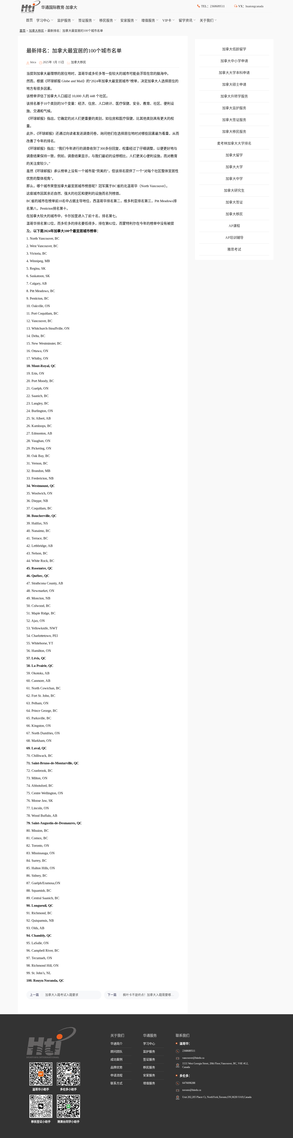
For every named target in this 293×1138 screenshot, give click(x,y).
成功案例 (116, 1059)
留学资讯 (185, 20)
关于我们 (206, 20)
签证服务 (85, 20)
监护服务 (64, 20)
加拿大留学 (234, 155)
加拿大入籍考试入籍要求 (61, 994)
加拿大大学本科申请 (234, 73)
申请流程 (116, 1075)
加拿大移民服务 (234, 131)
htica (33, 62)
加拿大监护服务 (234, 108)
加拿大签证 (234, 202)
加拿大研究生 (234, 190)
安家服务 (127, 20)
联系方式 (116, 1083)
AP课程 (234, 226)
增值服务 (148, 20)
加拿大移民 (36, 30)
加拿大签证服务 (234, 120)
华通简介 (116, 1043)
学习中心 (43, 20)
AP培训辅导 (234, 237)
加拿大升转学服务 (234, 96)
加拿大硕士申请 (234, 84)
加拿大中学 (234, 179)
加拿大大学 (234, 167)
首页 (29, 20)
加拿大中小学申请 (234, 61)
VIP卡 (166, 20)
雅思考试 (234, 249)
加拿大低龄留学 (234, 49)
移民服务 (106, 20)
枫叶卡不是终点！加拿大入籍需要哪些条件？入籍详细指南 (149, 994)
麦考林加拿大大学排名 (234, 143)
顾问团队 (116, 1051)
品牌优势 (116, 1067)
